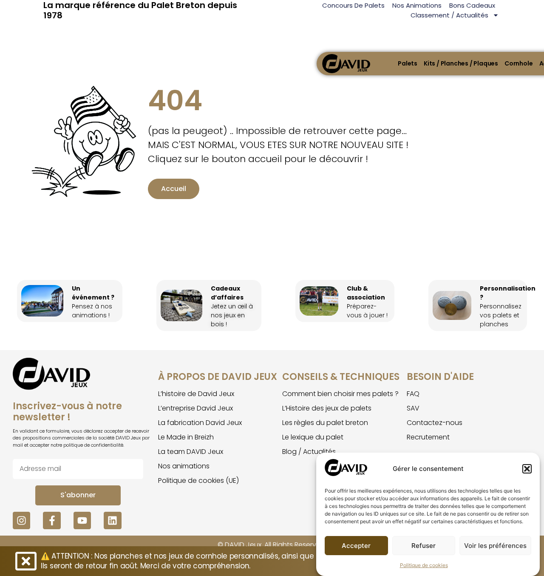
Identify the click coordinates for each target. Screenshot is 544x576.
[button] (527, 469)
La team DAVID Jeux (190, 451)
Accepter (356, 546)
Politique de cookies (424, 565)
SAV (413, 408)
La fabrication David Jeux (200, 423)
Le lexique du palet (312, 437)
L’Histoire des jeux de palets (326, 408)
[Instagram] (21, 520)
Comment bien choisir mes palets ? (340, 394)
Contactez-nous (434, 423)
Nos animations (417, 5)
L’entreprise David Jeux (195, 408)
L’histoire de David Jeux (196, 394)
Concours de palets (353, 5)
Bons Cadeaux (472, 5)
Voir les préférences (495, 546)
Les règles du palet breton (325, 423)
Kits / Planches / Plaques (461, 63)
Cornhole (518, 63)
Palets (407, 63)
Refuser (423, 546)
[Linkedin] (112, 520)
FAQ (413, 394)
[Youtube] (82, 520)
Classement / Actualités (449, 15)
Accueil (173, 189)
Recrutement (428, 437)
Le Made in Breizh (186, 437)
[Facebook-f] (51, 520)
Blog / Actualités (309, 451)
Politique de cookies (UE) (198, 480)
